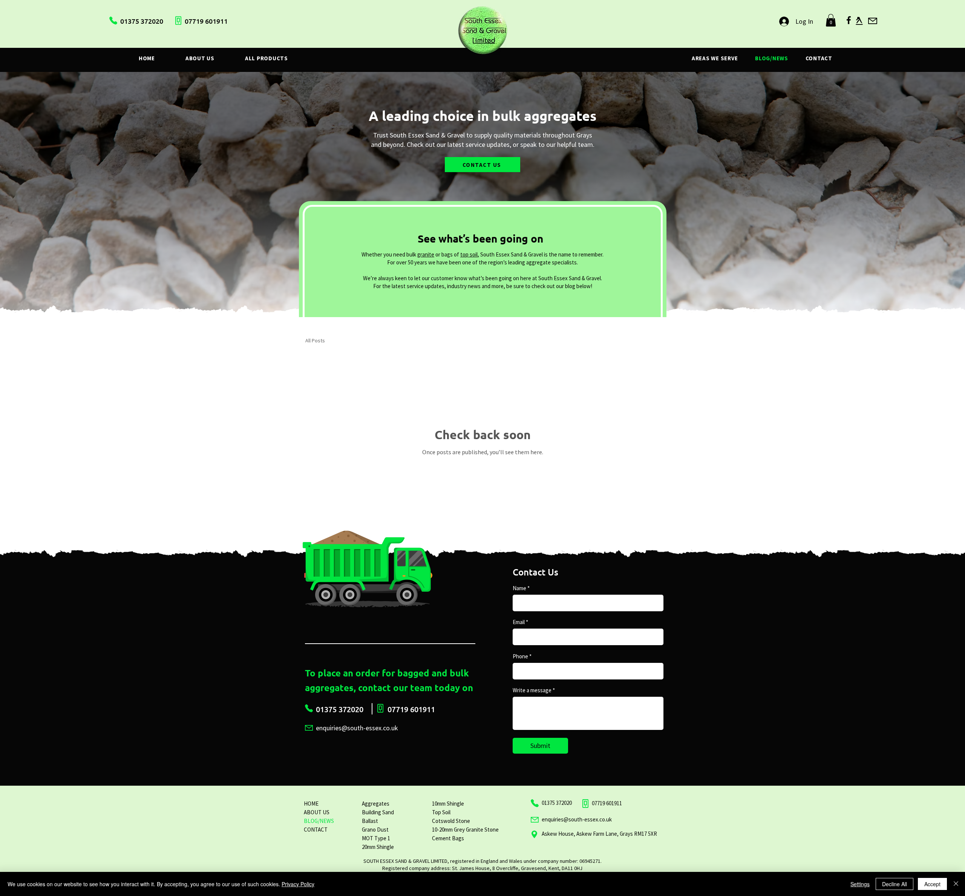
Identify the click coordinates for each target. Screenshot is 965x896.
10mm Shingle (448, 803)
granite (425, 254)
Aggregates (375, 803)
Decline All (894, 884)
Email (519, 622)
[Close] (955, 884)
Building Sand (378, 812)
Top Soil (441, 812)
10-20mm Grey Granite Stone (465, 829)
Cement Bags (448, 838)
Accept (932, 884)
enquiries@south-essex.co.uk (577, 819)
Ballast (370, 820)
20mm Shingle (378, 846)
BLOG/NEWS (319, 820)
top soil (469, 254)
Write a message (532, 690)
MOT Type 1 (376, 838)
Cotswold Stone (451, 820)
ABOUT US (316, 812)
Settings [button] (860, 884)
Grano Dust (375, 829)
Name (519, 588)
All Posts (315, 340)
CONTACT (316, 829)
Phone (520, 656)
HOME (311, 803)
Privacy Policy (298, 884)
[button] (831, 20)
